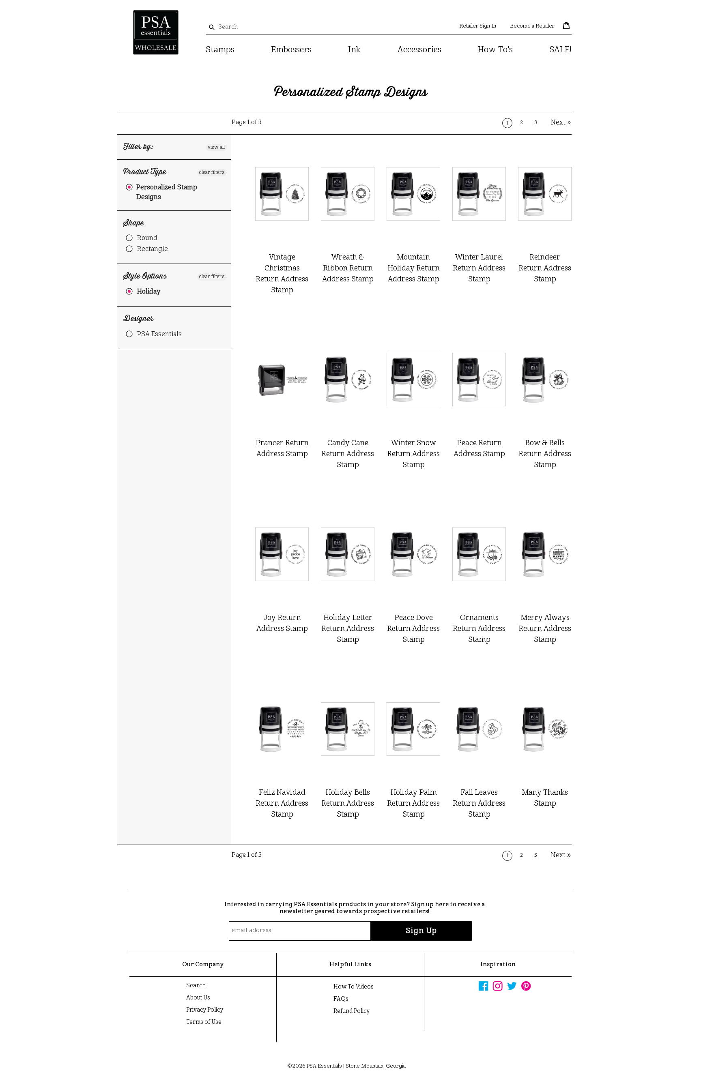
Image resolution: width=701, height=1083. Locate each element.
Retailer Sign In (477, 26)
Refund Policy (351, 1011)
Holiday (149, 292)
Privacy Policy (204, 1010)
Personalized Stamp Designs (166, 192)
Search (196, 986)
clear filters (212, 172)
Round (147, 238)
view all (216, 147)
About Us (198, 998)
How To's (495, 50)
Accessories (419, 50)
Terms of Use (203, 1022)
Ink (354, 50)
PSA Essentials (159, 334)
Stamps (220, 50)
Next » (561, 123)
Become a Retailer (532, 26)
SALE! (560, 50)
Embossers (291, 50)
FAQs (340, 999)
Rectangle (152, 249)
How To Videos (353, 987)
